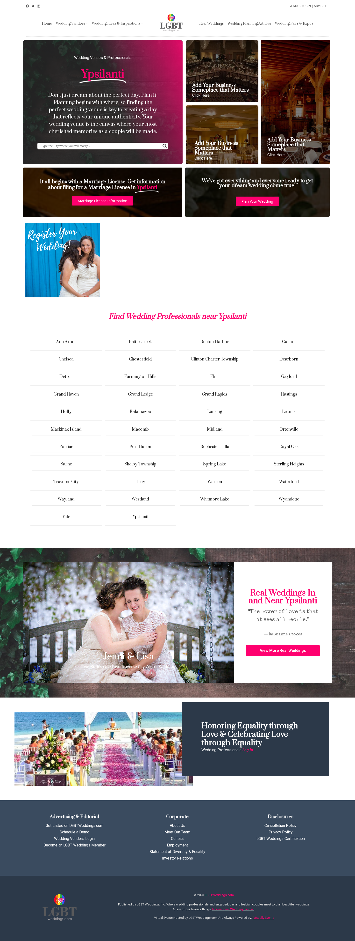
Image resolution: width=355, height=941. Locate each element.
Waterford (289, 482)
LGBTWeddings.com (219, 895)
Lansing (214, 411)
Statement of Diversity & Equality (177, 851)
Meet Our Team (177, 832)
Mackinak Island (66, 429)
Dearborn (288, 359)
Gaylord (289, 376)
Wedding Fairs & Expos (294, 23)
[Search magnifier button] (164, 146)
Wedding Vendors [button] (70, 23)
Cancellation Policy (280, 825)
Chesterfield (140, 359)
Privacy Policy (281, 832)
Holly (66, 411)
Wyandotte (289, 499)
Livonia (289, 411)
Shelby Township (140, 464)
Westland (140, 499)
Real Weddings (211, 23)
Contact (177, 838)
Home (47, 23)
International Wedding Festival (233, 909)
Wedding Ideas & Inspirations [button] (116, 23)
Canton (289, 342)
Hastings (289, 394)
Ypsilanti (140, 517)
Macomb (140, 429)
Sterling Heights (289, 464)
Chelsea (66, 359)
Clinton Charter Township (215, 359)
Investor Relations (177, 858)
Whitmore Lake (214, 499)
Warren (214, 482)
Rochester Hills (214, 446)
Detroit (66, 376)
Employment (177, 845)
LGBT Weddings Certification (280, 838)
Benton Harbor (214, 342)
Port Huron (140, 446)
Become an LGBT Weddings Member (74, 845)
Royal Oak (289, 446)
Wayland (66, 499)
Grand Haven (66, 394)
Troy (140, 482)
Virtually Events (263, 917)
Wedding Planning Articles (249, 23)
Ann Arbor (66, 342)
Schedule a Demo (74, 832)
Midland (214, 429)
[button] (102, 201)
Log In (247, 750)
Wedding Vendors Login (74, 838)
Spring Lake (214, 464)
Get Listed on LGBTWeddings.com (74, 825)
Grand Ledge (140, 394)
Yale (66, 517)
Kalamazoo (140, 411)
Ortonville (288, 429)
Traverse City (66, 482)
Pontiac (66, 446)
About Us (177, 825)
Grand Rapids (214, 394)
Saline (66, 464)
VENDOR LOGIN (300, 6)
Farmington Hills (140, 376)
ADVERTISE (321, 6)
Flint (214, 376)
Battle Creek (140, 342)
